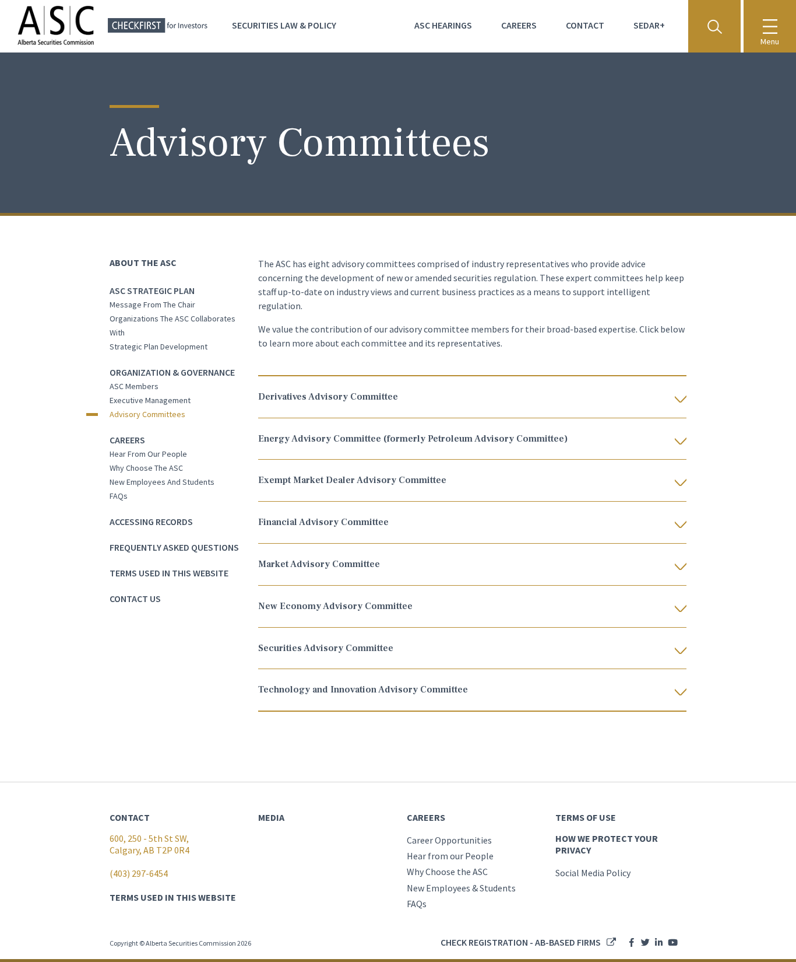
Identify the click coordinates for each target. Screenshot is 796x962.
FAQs (119, 496)
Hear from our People (450, 856)
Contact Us (135, 598)
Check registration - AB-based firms (521, 942)
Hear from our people (148, 454)
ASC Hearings (443, 25)
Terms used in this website (169, 573)
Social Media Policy (593, 873)
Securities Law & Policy (284, 25)
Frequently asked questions (174, 547)
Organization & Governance (172, 372)
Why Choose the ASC (447, 871)
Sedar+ (649, 25)
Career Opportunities (449, 840)
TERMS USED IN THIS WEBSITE (173, 897)
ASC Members (134, 386)
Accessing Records (151, 521)
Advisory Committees (147, 414)
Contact (585, 25)
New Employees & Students (461, 888)
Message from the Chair (152, 304)
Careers (519, 25)
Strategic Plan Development (158, 346)
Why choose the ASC (146, 468)
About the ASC (143, 262)
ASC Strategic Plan (152, 290)
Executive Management (150, 400)
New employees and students (162, 482)
